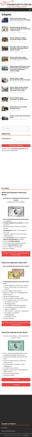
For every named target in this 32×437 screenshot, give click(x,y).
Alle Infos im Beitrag (8, 248)
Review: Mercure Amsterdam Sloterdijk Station (18, 107)
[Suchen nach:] (16, 128)
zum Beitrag (16, 384)
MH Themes (26, 435)
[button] (30, 9)
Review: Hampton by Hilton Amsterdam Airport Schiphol (18, 38)
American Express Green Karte (14, 332)
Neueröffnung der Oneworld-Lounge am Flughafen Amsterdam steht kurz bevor (20, 29)
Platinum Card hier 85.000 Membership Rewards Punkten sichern (16, 253)
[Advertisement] (16, 170)
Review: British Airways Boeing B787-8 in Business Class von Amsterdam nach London (19, 89)
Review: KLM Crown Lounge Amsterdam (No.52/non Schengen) (20, 19)
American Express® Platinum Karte (14, 193)
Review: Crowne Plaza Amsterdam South (20, 116)
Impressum (4, 427)
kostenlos (15, 245)
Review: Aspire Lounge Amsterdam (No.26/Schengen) (19, 98)
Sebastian (23, 32)
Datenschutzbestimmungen (9, 431)
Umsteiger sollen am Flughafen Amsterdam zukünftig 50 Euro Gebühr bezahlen (19, 48)
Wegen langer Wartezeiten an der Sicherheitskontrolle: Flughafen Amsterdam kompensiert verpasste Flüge (20, 68)
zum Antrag (16, 379)
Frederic (24, 119)
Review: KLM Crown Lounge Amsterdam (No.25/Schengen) (19, 58)
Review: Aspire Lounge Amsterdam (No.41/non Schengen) (20, 79)
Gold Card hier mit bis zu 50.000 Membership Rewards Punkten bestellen (16, 323)
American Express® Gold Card (14, 262)
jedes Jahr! (13, 239)
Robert (22, 21)
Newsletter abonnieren (16, 145)
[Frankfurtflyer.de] (16, 7)
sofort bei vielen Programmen (15, 237)
